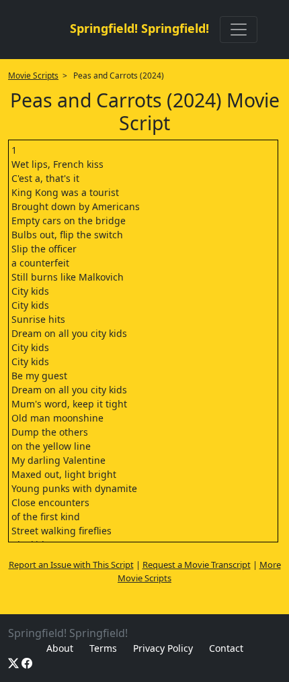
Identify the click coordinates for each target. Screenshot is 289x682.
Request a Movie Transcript (196, 564)
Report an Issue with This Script (71, 564)
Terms (103, 648)
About (59, 648)
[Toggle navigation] (238, 29)
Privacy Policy (163, 648)
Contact (226, 648)
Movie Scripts (33, 75)
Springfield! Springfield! (139, 28)
